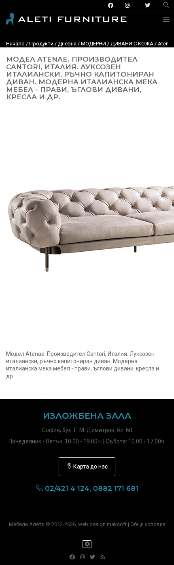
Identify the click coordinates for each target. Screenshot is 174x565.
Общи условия (148, 524)
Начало (15, 44)
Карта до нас (90, 466)
